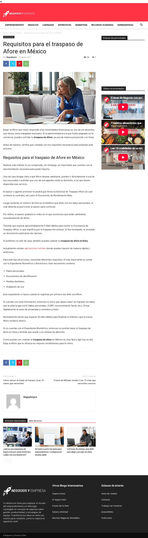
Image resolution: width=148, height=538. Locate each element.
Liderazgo (48, 24)
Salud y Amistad (60, 511)
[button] (141, 25)
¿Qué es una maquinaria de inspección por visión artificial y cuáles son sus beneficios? (16, 452)
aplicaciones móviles (35, 248)
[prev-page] (5, 460)
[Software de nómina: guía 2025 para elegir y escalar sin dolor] (81, 437)
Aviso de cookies (109, 493)
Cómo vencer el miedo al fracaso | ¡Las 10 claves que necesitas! (23, 382)
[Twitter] (13, 64)
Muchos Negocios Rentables (66, 518)
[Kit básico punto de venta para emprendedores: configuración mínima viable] (49, 437)
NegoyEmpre (12, 57)
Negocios (33, 24)
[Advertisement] (124, 62)
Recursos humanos (102, 24)
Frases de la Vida (60, 505)
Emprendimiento (14, 24)
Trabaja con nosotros (111, 505)
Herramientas (125, 24)
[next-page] (9, 460)
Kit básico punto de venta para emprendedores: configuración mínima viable (48, 452)
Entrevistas (64, 24)
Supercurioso (58, 493)
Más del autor (35, 421)
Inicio (5, 33)
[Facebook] (6, 64)
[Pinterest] (19, 64)
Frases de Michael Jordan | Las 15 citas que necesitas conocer (75, 382)
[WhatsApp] (26, 64)
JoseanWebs (107, 511)
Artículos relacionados (15, 421)
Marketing (81, 24)
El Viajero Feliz (59, 499)
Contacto (105, 499)
